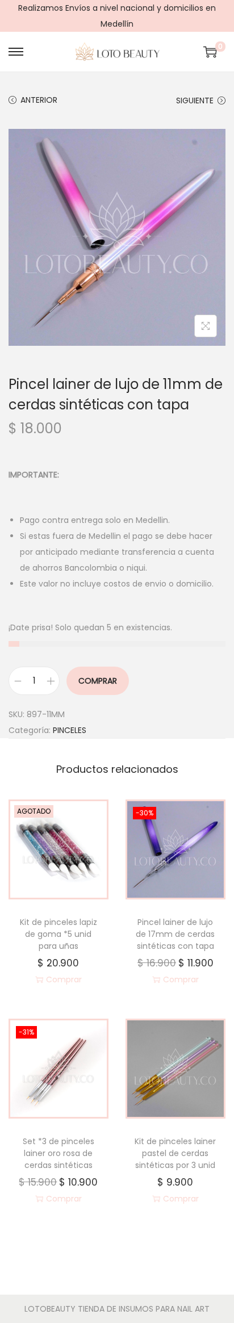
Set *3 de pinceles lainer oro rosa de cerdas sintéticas (58, 1153)
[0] (210, 51)
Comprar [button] (181, 979)
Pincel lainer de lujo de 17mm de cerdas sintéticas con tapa (175, 934)
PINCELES (69, 730)
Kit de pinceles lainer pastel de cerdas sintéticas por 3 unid (175, 1153)
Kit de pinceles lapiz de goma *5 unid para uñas (58, 934)
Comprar (97, 680)
